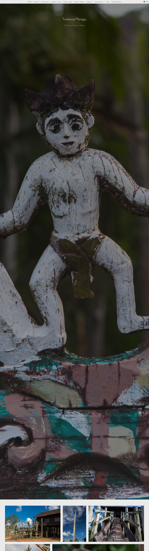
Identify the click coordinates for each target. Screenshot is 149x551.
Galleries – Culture (56, 1)
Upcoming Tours (99, 1)
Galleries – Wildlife (79, 1)
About (107, 1)
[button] (36, 2)
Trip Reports (89, 1)
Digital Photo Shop (116, 1)
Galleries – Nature (67, 1)
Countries (35, 1)
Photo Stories (45, 1)
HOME (29, 1)
